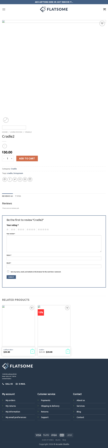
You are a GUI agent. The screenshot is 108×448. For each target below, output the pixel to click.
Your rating (13, 225)
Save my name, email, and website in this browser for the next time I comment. (36, 272)
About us (81, 400)
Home (5, 132)
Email (9, 263)
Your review (11, 233)
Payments (45, 400)
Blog (79, 412)
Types (18, 196)
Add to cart (27, 158)
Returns (44, 412)
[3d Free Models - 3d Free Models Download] (54, 9)
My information (13, 412)
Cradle (28, 132)
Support (45, 417)
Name (9, 255)
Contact (80, 417)
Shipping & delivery (50, 406)
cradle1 (41, 349)
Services (81, 406)
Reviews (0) (7, 196)
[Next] (100, 71)
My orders (10, 400)
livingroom (18, 173)
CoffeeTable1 (8, 349)
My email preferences (16, 417)
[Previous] (7, 71)
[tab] (7, 196)
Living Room (16, 132)
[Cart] (104, 9)
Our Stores (48, 440)
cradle (10, 173)
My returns (11, 406)
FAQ (64, 440)
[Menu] (3, 9)
